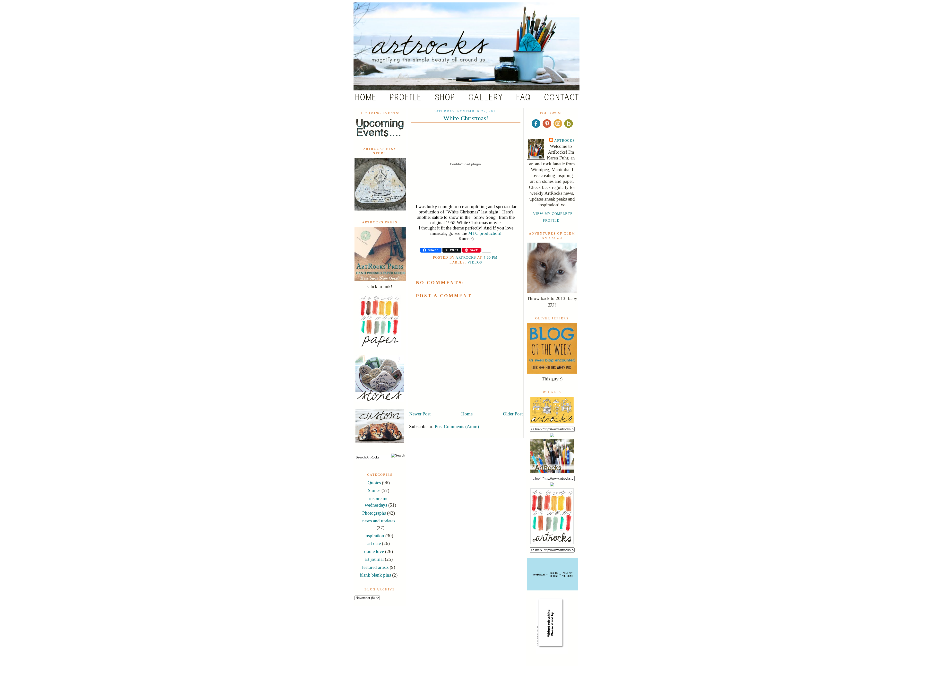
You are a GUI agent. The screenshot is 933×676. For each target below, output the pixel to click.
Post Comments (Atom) (457, 426)
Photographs (374, 513)
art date (374, 543)
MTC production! (484, 233)
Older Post (513, 413)
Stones (374, 490)
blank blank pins (375, 575)
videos (474, 262)
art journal (374, 559)
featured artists (375, 567)
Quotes (374, 482)
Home (467, 413)
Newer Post (420, 413)
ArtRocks (564, 140)
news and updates (378, 520)
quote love (374, 551)
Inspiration (374, 535)
